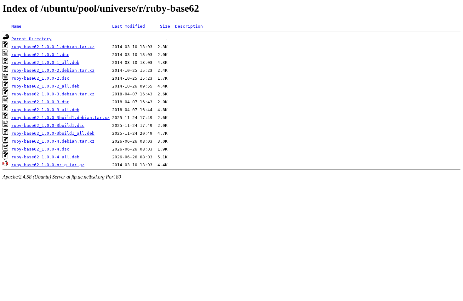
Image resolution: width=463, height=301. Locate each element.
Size (165, 26)
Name (16, 26)
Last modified (128, 26)
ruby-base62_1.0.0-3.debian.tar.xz (52, 94)
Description (189, 26)
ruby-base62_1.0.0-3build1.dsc (47, 125)
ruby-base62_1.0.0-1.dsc (40, 54)
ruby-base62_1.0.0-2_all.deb (45, 86)
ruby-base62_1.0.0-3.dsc (40, 101)
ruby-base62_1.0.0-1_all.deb (45, 62)
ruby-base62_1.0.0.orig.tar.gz (47, 164)
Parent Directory (31, 39)
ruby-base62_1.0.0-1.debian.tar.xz (52, 46)
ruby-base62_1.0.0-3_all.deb (45, 109)
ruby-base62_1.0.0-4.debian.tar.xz (52, 141)
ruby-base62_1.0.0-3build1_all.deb (52, 133)
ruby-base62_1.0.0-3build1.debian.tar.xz (60, 117)
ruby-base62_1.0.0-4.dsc (40, 149)
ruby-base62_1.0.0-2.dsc (40, 78)
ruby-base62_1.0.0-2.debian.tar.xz (52, 70)
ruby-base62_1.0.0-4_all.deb (45, 157)
